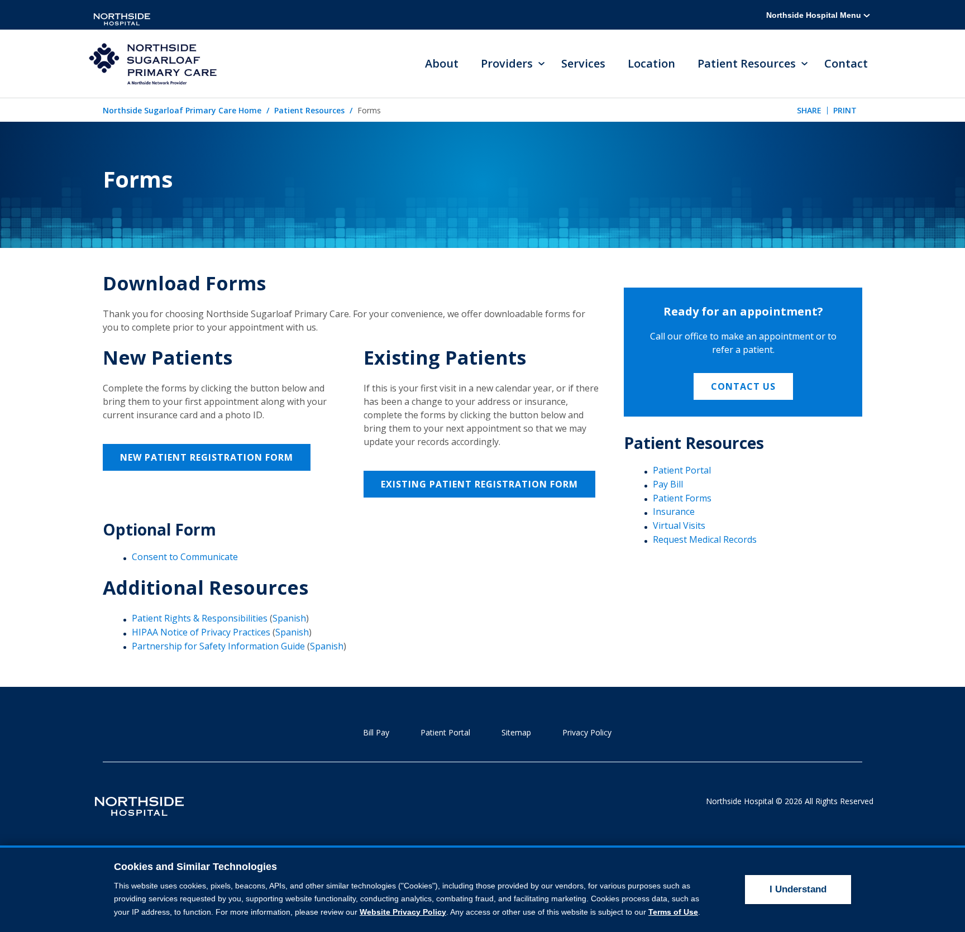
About (441, 63)
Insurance (674, 511)
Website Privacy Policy (403, 911)
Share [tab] (809, 110)
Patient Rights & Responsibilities (199, 618)
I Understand (798, 889)
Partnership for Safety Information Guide (218, 646)
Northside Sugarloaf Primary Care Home (182, 110)
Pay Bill (668, 484)
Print (845, 110)
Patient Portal (682, 470)
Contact (846, 63)
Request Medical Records (705, 539)
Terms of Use (673, 911)
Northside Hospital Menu (814, 15)
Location (651, 63)
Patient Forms (682, 498)
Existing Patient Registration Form (479, 484)
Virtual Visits (679, 525)
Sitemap (516, 732)
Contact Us (743, 386)
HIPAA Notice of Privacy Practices (201, 632)
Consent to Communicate (185, 557)
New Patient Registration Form (206, 457)
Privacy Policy (587, 732)
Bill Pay (376, 732)
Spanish (289, 618)
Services (583, 63)
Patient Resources (309, 110)
